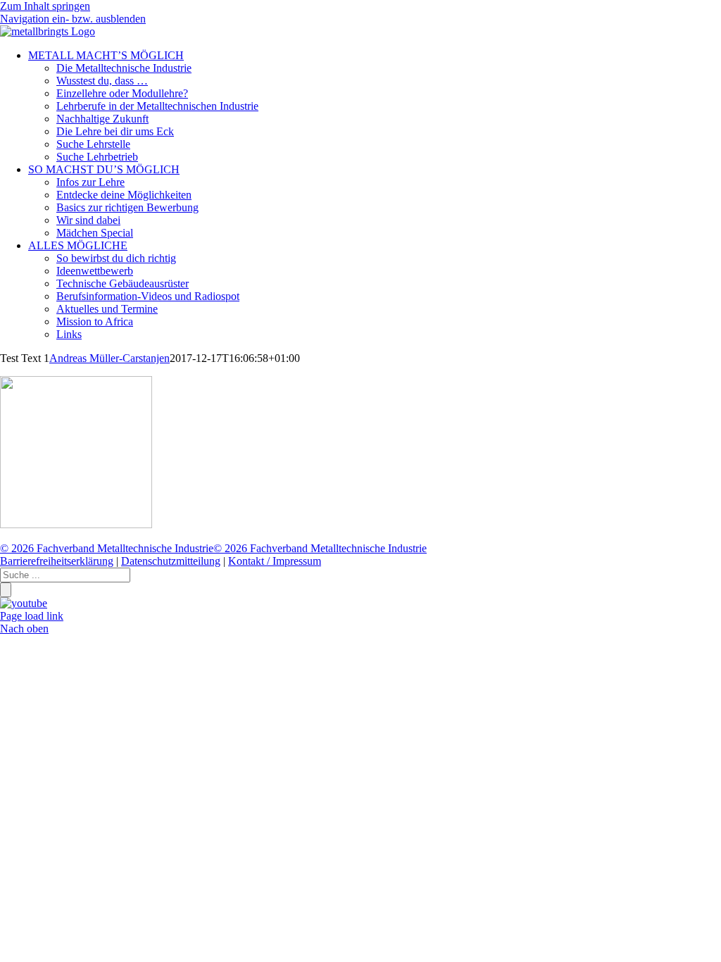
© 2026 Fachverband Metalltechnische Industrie (106, 548)
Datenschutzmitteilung (170, 561)
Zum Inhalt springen (45, 6)
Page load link (31, 616)
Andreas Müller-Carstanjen (109, 358)
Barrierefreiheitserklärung (56, 561)
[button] (73, 19)
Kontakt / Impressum (274, 561)
